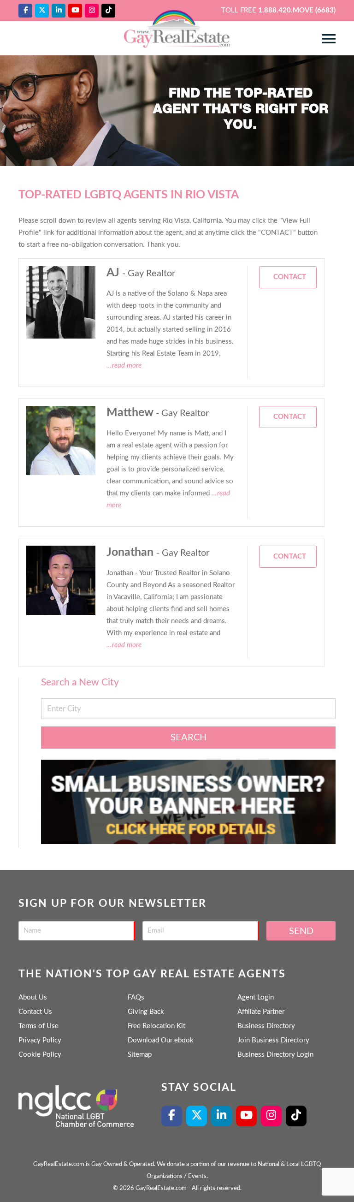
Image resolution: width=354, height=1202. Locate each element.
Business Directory (266, 1026)
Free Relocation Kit (156, 1026)
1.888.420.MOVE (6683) (297, 10)
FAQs (136, 997)
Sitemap (140, 1054)
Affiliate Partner (260, 1011)
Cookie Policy (39, 1054)
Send (301, 931)
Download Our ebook (161, 1040)
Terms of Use (38, 1026)
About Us (32, 997)
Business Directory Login (275, 1054)
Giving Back (146, 1011)
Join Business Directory (273, 1040)
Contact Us (35, 1011)
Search (188, 737)
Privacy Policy (39, 1040)
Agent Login (255, 997)
